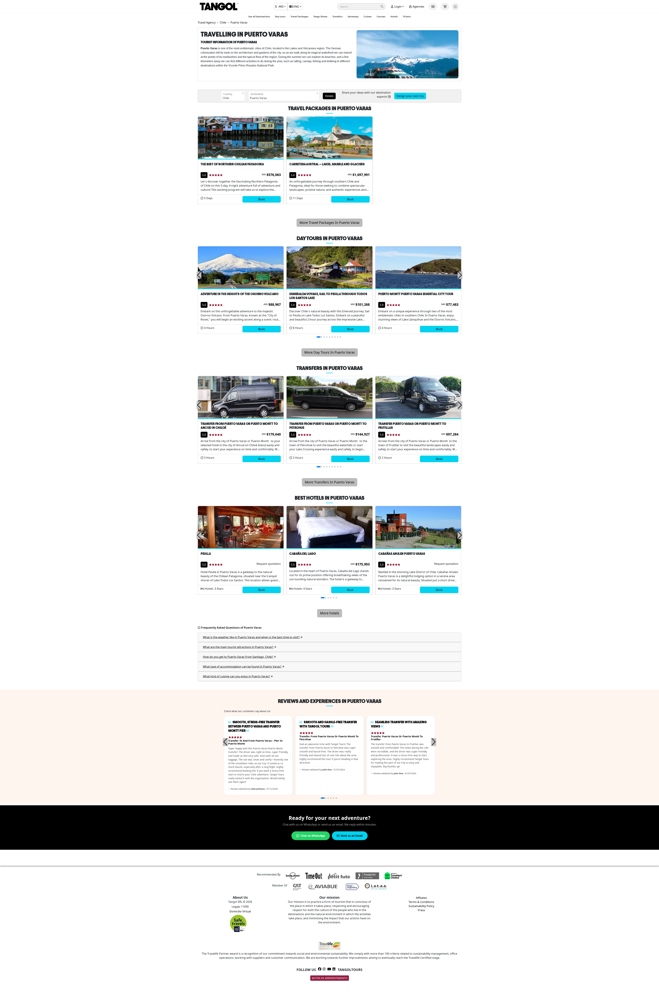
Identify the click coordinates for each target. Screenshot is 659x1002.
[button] (361, 6)
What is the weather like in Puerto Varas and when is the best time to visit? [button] (251, 637)
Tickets (407, 16)
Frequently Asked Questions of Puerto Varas (231, 627)
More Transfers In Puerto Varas (329, 482)
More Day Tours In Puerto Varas (329, 352)
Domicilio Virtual (240, 911)
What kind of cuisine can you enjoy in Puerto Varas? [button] (236, 676)
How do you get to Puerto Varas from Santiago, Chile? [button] (238, 657)
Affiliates (421, 898)
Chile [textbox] (226, 98)
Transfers (337, 16)
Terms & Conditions (421, 902)
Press (421, 910)
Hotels (394, 16)
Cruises (368, 16)
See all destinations (259, 16)
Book (261, 199)
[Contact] (433, 6)
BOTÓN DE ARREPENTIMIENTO (329, 978)
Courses (381, 16)
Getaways (353, 16)
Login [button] (398, 6)
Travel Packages (299, 16)
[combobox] (233, 96)
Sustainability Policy (421, 906)
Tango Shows (320, 16)
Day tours (280, 16)
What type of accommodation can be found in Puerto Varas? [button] (242, 666)
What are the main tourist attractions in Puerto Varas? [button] (238, 647)
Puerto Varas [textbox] (258, 98)
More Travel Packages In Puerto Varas (329, 222)
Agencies (418, 6)
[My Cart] (445, 6)
